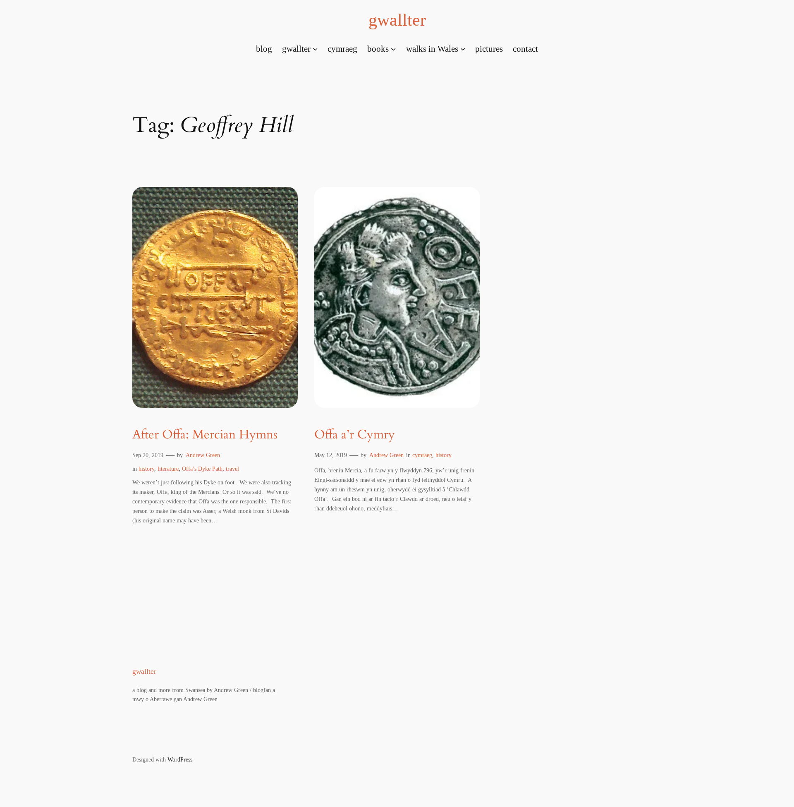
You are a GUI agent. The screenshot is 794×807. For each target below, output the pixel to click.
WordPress (179, 759)
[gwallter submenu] (315, 48)
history (146, 468)
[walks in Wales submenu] (462, 48)
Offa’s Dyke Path (202, 468)
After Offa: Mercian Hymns (204, 435)
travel (232, 468)
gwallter (397, 19)
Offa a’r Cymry (354, 435)
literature (168, 468)
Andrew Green (203, 455)
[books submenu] (393, 48)
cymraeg (422, 455)
